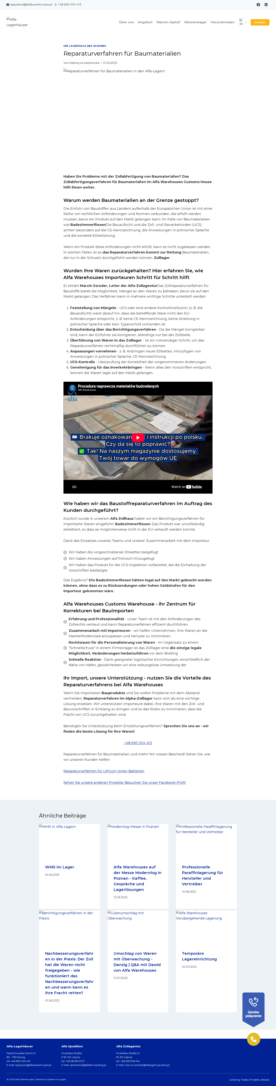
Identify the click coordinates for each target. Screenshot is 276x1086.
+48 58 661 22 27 (75, 1061)
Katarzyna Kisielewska (84, 63)
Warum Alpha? (168, 22)
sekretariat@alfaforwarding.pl (88, 1064)
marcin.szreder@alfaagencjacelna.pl (147, 1064)
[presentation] (69, 841)
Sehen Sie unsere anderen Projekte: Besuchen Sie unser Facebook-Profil (124, 783)
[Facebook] (258, 4)
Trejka (244, 1079)
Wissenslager (195, 22)
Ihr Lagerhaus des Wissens (84, 45)
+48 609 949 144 (130, 1061)
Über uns (126, 22)
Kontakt (260, 22)
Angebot (145, 22)
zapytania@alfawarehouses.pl (33, 1064)
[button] (253, 1039)
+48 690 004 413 (138, 743)
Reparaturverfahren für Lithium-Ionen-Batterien (103, 771)
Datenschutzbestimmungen (50, 1079)
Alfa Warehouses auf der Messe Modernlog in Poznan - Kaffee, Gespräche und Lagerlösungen (137, 878)
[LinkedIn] (266, 4)
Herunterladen (222, 22)
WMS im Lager (59, 867)
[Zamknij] (266, 991)
